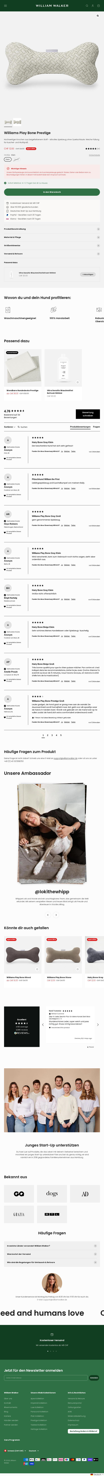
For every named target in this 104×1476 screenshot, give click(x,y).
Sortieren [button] (8, 427)
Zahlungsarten (74, 1407)
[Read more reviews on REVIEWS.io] (21, 1033)
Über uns (8, 1398)
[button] (92, 148)
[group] (17, 411)
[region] (70, 1025)
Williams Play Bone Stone (59, 977)
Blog (6, 1411)
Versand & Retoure (76, 1398)
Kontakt (7, 1403)
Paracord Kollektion (39, 1411)
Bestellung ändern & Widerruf (83, 1431)
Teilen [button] (73, 451)
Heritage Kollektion (39, 1429)
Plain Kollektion (37, 1416)
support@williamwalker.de (65, 758)
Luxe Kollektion (37, 1407)
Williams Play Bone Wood (19, 977)
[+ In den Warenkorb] (77, 382)
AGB (70, 1411)
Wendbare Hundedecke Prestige (22, 390)
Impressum (73, 1425)
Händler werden (11, 1420)
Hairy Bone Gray (95, 977)
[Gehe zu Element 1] (8, 122)
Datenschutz (73, 1420)
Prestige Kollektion (39, 1420)
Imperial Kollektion (39, 1403)
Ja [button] (62, 451)
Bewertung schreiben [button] (87, 414)
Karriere (7, 1416)
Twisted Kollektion (38, 1425)
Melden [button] (67, 451)
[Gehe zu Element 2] (17, 122)
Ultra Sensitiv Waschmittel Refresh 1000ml (60, 391)
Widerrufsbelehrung (76, 1416)
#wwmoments (10, 1407)
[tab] (80, 427)
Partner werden (11, 1425)
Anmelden (94, 1378)
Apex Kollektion (37, 1398)
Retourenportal (74, 1403)
